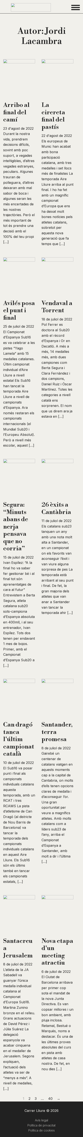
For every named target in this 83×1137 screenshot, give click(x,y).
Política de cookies (41, 1130)
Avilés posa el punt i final (19, 310)
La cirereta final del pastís (53, 116)
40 (50, 1098)
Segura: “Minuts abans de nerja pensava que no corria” (15, 526)
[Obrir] (75, 7)
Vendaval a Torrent (57, 306)
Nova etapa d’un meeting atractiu (57, 952)
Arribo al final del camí (16, 112)
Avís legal (41, 1120)
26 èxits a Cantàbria (56, 508)
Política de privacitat (41, 1125)
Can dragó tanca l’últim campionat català (18, 739)
